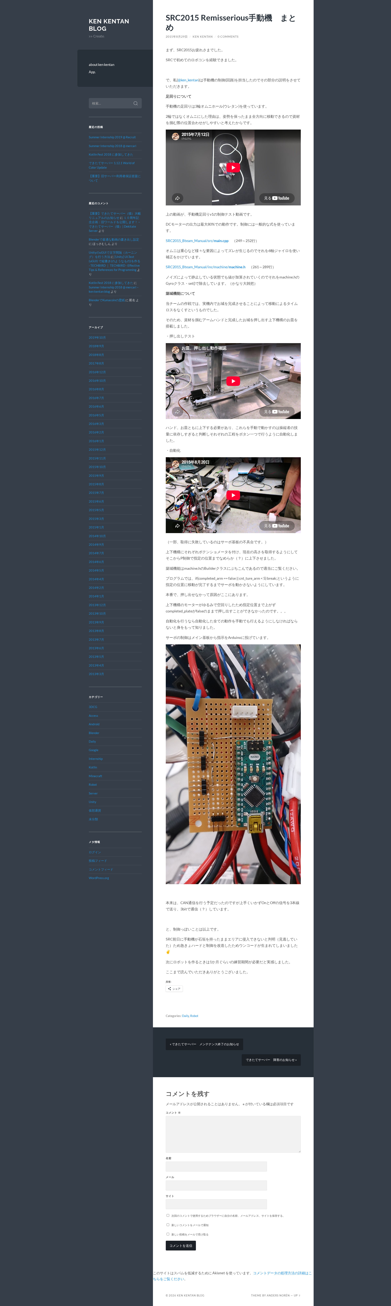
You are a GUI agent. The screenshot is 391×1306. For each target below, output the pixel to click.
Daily (92, 741)
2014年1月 (96, 596)
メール (170, 1177)
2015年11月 (97, 458)
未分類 (93, 819)
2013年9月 (96, 622)
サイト (170, 1196)
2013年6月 (96, 648)
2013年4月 (96, 665)
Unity (92, 802)
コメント (173, 1112)
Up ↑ (297, 1295)
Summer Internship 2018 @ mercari (112, 146)
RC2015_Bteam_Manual (187, 240)
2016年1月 (96, 441)
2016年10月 (97, 380)
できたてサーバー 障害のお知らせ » (271, 1060)
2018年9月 (96, 346)
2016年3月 (96, 424)
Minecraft (95, 776)
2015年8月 (96, 484)
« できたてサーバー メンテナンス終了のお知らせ (204, 1044)
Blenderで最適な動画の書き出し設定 (114, 239)
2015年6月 (96, 501)
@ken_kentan (188, 80)
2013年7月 (96, 639)
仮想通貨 (95, 810)
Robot (93, 784)
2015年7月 (96, 492)
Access (93, 715)
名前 (168, 1158)
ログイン (95, 852)
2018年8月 (96, 355)
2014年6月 (96, 562)
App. (92, 72)
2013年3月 (96, 674)
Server (93, 793)
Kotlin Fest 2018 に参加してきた (111, 154)
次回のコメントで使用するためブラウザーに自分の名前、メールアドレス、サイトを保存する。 (228, 1215)
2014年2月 (96, 587)
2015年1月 (96, 527)
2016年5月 (96, 415)
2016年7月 (96, 398)
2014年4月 (96, 579)
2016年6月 (96, 406)
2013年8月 (96, 631)
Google (93, 750)
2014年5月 (96, 570)
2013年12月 (97, 605)
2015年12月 (97, 449)
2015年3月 (96, 518)
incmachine (205, 267)
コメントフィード (101, 869)
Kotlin (93, 767)
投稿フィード (98, 860)
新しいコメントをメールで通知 (190, 1225)
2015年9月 (96, 475)
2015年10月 (97, 467)
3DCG (93, 707)
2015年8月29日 (177, 36)
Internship (96, 758)
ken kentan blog (190, 1295)
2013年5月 (96, 656)
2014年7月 (96, 553)
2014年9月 (96, 544)
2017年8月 (96, 363)
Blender (94, 733)
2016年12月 (97, 372)
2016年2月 (96, 432)
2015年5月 (96, 510)
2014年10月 (97, 536)
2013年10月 (97, 613)
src (217, 240)
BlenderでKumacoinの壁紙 (107, 300)
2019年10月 (97, 337)
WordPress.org (99, 878)
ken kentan (203, 36)
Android (94, 724)
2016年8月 (96, 389)
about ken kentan (101, 64)
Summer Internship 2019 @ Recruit (112, 137)
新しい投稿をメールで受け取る (190, 1234)
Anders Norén (278, 1295)
